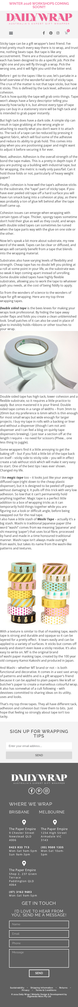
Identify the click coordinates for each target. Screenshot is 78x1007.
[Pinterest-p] (39, 791)
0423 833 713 (19, 847)
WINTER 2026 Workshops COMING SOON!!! (39, 5)
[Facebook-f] (43, 32)
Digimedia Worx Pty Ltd (39, 996)
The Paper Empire (22, 829)
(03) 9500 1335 (52, 847)
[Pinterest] (50, 32)
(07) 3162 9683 (20, 892)
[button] (11, 33)
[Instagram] (57, 32)
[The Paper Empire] (24, 822)
